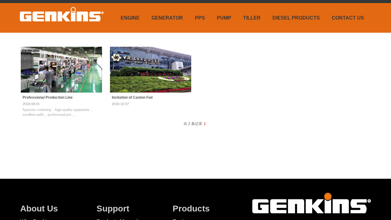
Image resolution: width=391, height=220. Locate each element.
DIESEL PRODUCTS (296, 17)
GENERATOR (167, 17)
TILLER (252, 17)
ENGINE (130, 17)
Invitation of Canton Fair (132, 97)
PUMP (224, 17)
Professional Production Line (48, 97)
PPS (200, 17)
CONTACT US (348, 17)
